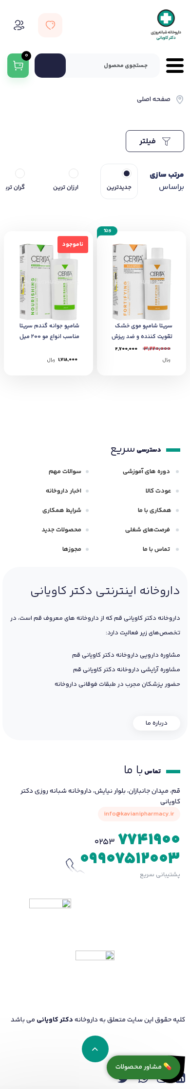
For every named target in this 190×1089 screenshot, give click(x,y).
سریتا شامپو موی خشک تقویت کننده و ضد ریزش (142, 331)
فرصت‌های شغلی (148, 530)
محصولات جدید (61, 530)
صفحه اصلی (154, 99)
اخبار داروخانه (63, 491)
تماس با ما (157, 549)
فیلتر (148, 142)
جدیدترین (119, 187)
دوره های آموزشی (147, 471)
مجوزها (71, 549)
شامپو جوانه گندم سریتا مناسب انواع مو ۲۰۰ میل (49, 331)
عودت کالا (158, 491)
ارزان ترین (65, 187)
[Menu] (172, 65)
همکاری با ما (154, 510)
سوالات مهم (65, 471)
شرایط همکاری (61, 510)
